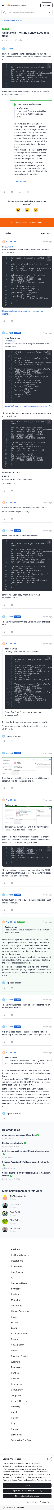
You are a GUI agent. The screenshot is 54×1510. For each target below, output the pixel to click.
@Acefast (9, 246)
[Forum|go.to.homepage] (17, 5)
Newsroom (16, 1434)
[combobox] (27, 12)
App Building (17, 1272)
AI (12, 1277)
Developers (16, 1384)
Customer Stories (19, 1356)
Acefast (9, 48)
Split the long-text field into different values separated (25, 1151)
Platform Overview (20, 1255)
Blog (13, 1423)
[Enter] (4, 12)
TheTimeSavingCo (18, 1196)
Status (14, 1429)
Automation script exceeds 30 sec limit (19, 1135)
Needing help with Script (12, 1143)
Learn (14, 1327)
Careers (14, 1417)
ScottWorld (15, 1212)
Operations (16, 1305)
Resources (16, 1367)
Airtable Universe (19, 1401)
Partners (15, 1372)
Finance (15, 1322)
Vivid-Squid (11, 241)
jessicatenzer (15, 1204)
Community (17, 1389)
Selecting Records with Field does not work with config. (26, 1162)
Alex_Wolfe (15, 1220)
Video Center (17, 1344)
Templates (16, 1395)
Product (15, 1294)
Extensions (16, 1266)
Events (14, 1339)
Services (15, 1378)
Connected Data (19, 1283)
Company (15, 1406)
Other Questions (9, 1168)
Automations (8, 1138)
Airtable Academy (20, 1333)
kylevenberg (15, 1228)
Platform (15, 1249)
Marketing (16, 1299)
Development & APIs (13, 20)
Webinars (15, 1361)
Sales (13, 1316)
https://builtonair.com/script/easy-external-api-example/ (28, 406)
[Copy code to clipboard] (49, 65)
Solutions (15, 1288)
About (14, 1412)
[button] (3, 5)
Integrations (17, 1260)
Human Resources (20, 1311)
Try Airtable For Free (21, 1440)
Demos (14, 1350)
